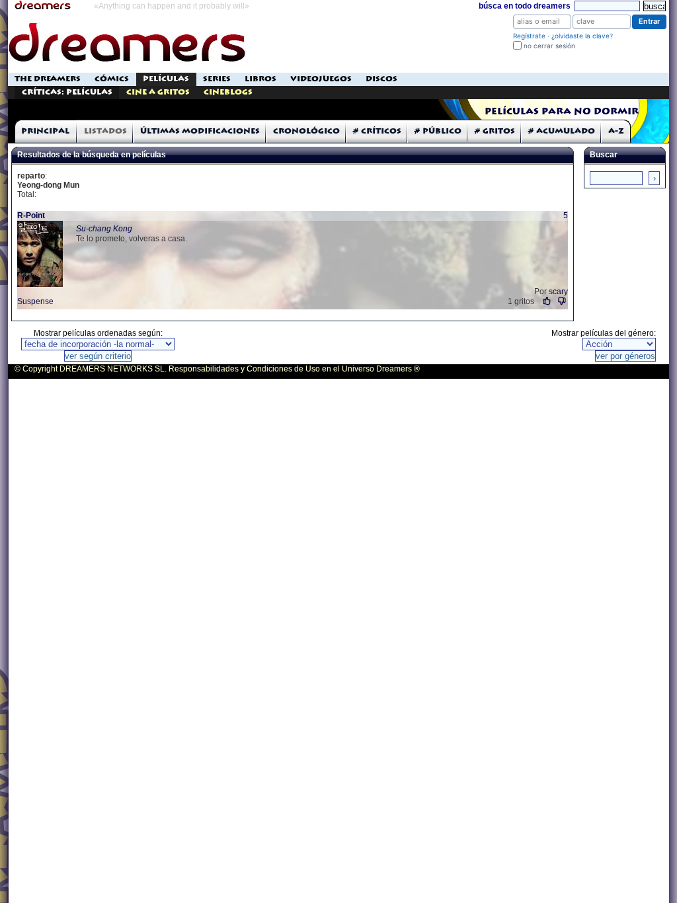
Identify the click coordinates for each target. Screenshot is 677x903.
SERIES (217, 79)
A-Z (616, 131)
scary (558, 291)
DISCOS (381, 79)
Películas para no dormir (562, 112)
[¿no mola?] (562, 301)
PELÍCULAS (166, 79)
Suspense (35, 301)
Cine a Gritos (158, 92)
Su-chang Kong (104, 228)
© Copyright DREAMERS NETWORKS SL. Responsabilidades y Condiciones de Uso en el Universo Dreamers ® (217, 368)
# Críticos (377, 131)
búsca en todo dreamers (525, 6)
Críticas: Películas (67, 92)
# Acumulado (561, 131)
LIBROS (260, 79)
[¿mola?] (547, 301)
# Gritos (495, 131)
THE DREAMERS (48, 79)
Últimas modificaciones (200, 131)
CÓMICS (112, 79)
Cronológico (306, 131)
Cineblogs (228, 92)
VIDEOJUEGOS (321, 79)
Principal (45, 131)
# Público (438, 131)
